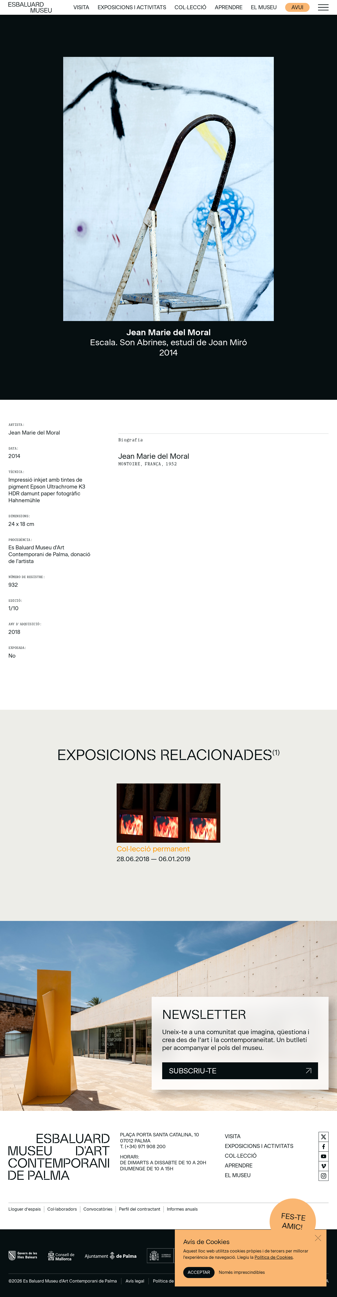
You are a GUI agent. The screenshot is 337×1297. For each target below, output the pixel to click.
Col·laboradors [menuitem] (62, 1209)
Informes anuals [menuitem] (182, 1209)
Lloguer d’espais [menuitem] (24, 1209)
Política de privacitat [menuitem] (173, 1281)
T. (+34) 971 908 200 (143, 1147)
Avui (297, 7)
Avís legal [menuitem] (135, 1281)
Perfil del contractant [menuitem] (139, 1209)
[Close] (318, 1238)
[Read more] (169, 824)
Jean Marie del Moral (34, 433)
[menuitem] (81, 7)
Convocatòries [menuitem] (97, 1209)
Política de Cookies (274, 1257)
